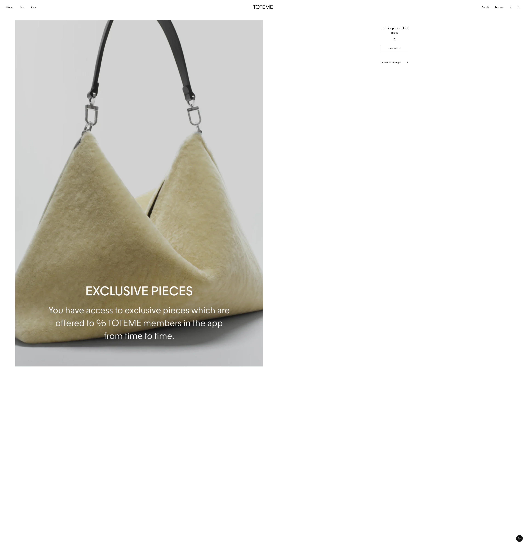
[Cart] (515, 7)
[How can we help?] (519, 538)
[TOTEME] (263, 7)
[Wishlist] (507, 7)
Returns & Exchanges (391, 62)
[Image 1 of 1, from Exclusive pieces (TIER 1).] (139, 193)
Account (499, 7)
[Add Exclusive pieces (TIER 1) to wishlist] (394, 39)
